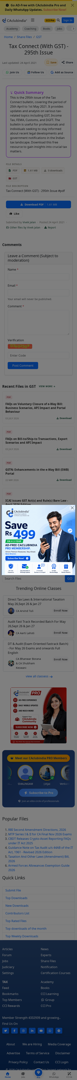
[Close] (72, 508)
